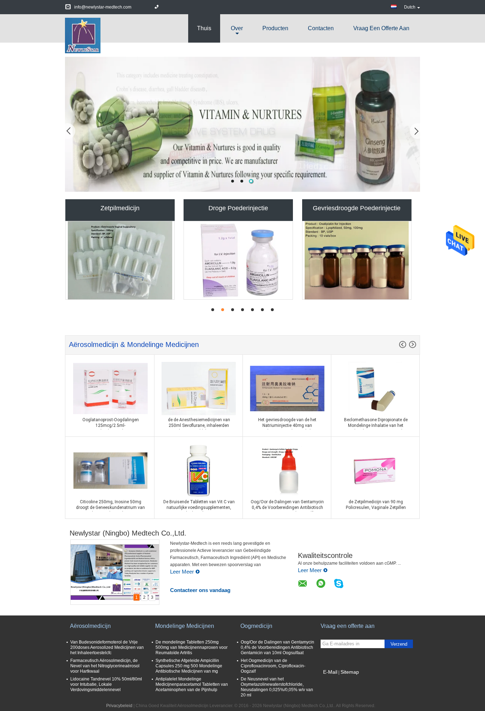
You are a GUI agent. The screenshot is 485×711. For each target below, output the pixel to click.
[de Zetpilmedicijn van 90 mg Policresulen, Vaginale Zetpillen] (375, 470)
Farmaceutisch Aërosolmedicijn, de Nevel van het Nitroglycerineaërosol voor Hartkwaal (105, 666)
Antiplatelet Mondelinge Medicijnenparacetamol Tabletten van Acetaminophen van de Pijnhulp (192, 684)
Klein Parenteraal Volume (120, 208)
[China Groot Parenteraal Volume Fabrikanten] (238, 260)
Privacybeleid (119, 705)
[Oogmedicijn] (242, 124)
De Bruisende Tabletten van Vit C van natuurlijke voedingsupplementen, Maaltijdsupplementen (199, 507)
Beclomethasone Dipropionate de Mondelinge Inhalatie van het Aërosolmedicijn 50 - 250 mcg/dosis (375, 425)
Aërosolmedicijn (90, 626)
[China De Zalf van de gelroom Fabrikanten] (357, 260)
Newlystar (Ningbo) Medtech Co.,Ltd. (128, 533)
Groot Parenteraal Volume (238, 208)
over (237, 28)
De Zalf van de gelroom (356, 208)
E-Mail (330, 672)
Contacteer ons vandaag (200, 590)
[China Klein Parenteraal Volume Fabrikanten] (120, 260)
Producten (275, 28)
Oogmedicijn (256, 626)
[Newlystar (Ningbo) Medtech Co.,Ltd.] (82, 35)
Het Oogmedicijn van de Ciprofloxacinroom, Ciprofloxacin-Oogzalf (273, 666)
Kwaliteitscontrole (325, 555)
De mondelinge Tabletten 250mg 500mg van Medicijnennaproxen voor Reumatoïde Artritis (192, 647)
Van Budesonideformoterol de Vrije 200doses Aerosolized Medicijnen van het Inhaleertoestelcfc (107, 647)
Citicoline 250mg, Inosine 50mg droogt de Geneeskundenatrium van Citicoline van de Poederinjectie (110, 507)
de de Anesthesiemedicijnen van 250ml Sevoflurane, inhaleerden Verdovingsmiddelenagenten (199, 425)
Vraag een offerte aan (381, 28)
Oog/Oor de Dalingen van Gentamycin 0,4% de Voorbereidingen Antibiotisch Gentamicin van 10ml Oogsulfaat (287, 507)
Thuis (204, 28)
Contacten (321, 28)
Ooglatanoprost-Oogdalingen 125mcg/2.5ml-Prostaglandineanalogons (110, 425)
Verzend (399, 644)
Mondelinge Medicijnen (184, 626)
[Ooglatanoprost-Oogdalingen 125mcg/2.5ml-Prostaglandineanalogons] (110, 388)
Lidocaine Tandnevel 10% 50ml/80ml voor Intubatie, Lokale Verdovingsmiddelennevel (106, 684)
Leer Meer (182, 572)
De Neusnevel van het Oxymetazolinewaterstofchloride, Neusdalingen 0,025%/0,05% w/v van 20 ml (277, 687)
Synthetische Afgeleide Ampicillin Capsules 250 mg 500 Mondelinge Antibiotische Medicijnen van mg (189, 666)
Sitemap (349, 672)
